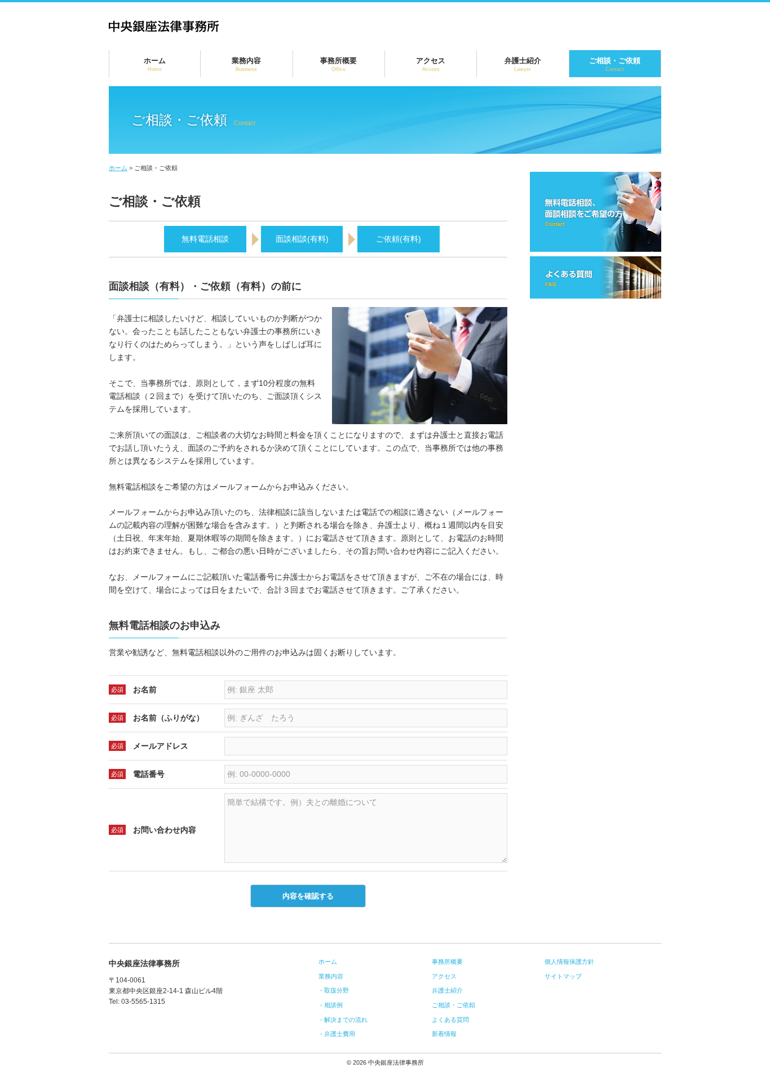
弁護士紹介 (523, 64)
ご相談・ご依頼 (614, 64)
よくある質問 (450, 1019)
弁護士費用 (339, 1033)
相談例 (333, 1005)
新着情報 (444, 1033)
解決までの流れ (346, 1019)
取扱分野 (336, 990)
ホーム (155, 64)
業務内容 (246, 64)
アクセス (430, 64)
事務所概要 (338, 64)
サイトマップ (563, 976)
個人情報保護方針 (569, 961)
